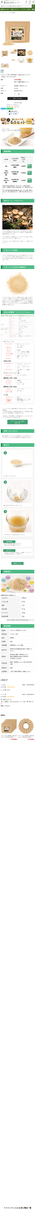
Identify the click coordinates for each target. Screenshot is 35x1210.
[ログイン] (26, 2)
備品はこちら (17, 563)
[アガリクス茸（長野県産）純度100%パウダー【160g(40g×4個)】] (9, 726)
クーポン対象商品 (12, 12)
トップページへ (4, 12)
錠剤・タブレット (15, 9)
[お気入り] (30, 2)
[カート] (33, 2)
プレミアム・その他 (25, 9)
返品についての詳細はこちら (14, 104)
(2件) (18, 106)
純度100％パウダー (5, 9)
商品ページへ (30, 166)
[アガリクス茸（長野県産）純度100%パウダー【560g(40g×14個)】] (26, 726)
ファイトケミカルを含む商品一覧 (17, 422)
